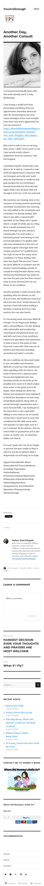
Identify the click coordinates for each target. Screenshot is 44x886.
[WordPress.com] (26, 874)
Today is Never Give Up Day (19, 712)
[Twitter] (5, 874)
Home (6, 854)
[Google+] (16, 874)
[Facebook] (11, 874)
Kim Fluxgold (12, 568)
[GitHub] (21, 874)
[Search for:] (19, 685)
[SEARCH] (38, 684)
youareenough (13, 836)
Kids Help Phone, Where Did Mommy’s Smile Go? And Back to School (20, 722)
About (6, 860)
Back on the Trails (14, 706)
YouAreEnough (14, 9)
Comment (32, 616)
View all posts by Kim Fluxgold (24, 559)
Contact (7, 866)
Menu (36, 9)
